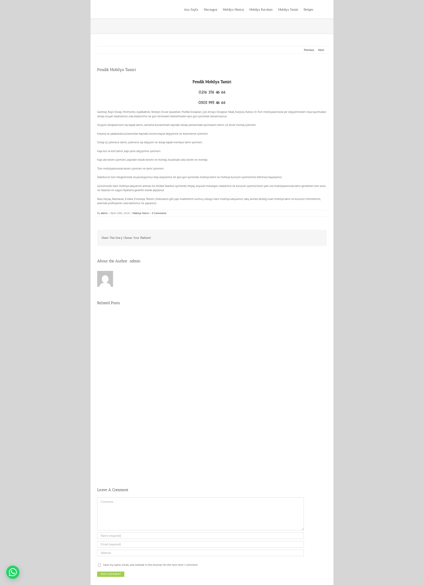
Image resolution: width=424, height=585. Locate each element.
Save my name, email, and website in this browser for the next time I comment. (150, 565)
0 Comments (159, 213)
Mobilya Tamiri (140, 213)
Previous (309, 50)
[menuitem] (191, 9)
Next (321, 50)
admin (104, 213)
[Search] (320, 9)
